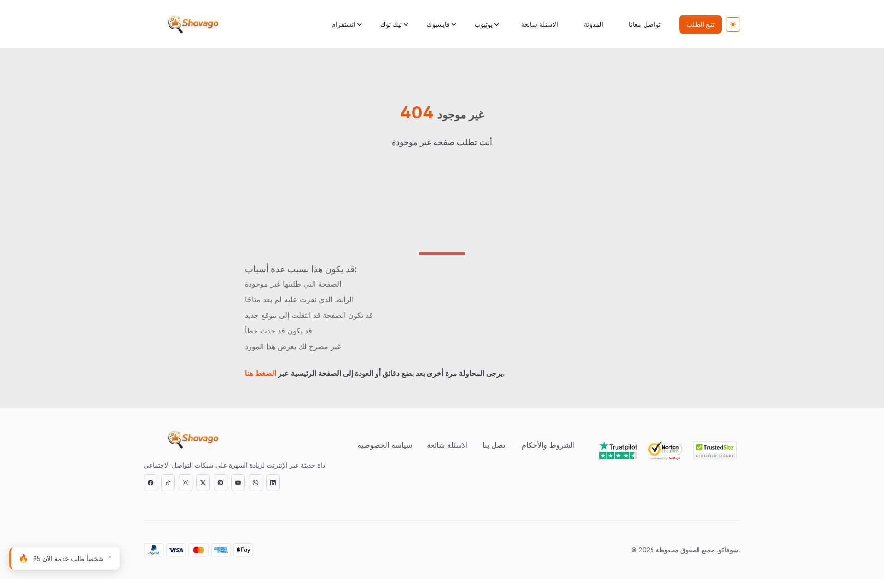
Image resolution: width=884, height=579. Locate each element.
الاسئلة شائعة (539, 24)
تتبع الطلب (700, 24)
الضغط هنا (260, 373)
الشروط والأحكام (548, 445)
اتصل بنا (495, 445)
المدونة (593, 24)
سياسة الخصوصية (384, 445)
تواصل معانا (645, 24)
